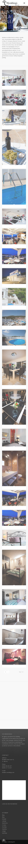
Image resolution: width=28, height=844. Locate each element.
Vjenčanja (4, 833)
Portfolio (4, 827)
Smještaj (4, 829)
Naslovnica (5, 823)
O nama (4, 825)
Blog (3, 815)
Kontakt (4, 819)
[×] (3, 840)
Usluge (4, 831)
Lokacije (4, 821)
